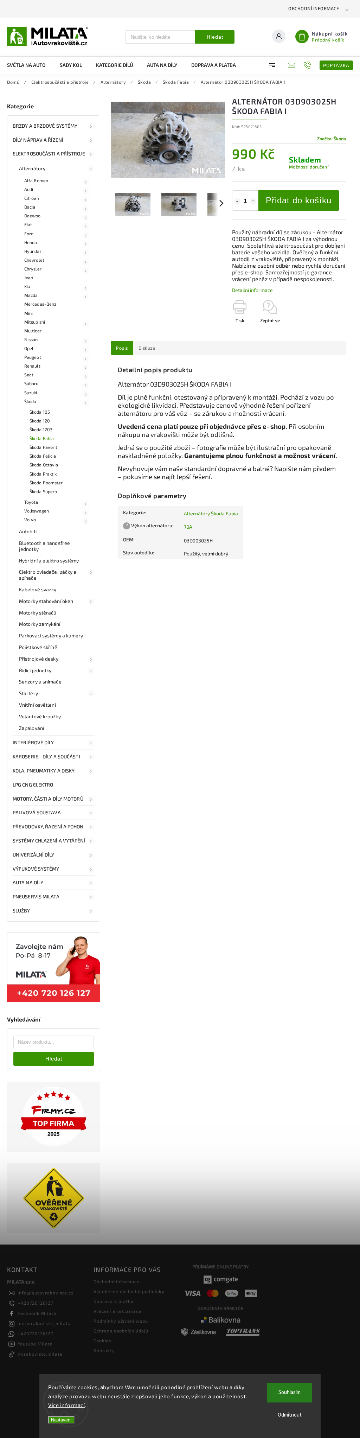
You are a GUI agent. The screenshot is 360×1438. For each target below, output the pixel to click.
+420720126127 (35, 1303)
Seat (28, 374)
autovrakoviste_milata (44, 1323)
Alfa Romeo (36, 180)
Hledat (215, 37)
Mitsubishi (34, 322)
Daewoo (32, 215)
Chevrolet (34, 260)
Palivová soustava (37, 812)
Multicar (32, 330)
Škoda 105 (40, 412)
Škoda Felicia (43, 456)
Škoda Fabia (42, 438)
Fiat (28, 224)
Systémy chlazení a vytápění (49, 841)
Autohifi (28, 531)
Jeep (28, 277)
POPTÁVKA (336, 65)
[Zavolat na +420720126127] (308, 65)
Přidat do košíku (299, 200)
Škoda (30, 401)
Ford (28, 233)
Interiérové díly (33, 742)
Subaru (31, 383)
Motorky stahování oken (46, 601)
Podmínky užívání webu (121, 1321)
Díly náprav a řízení (38, 140)
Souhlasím (289, 1392)
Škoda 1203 (41, 429)
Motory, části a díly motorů (48, 799)
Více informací (66, 1405)
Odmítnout (290, 1415)
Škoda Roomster (46, 482)
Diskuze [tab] (147, 348)
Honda (30, 242)
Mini (28, 313)
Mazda (31, 295)
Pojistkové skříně (38, 647)
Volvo (30, 519)
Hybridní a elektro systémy (49, 561)
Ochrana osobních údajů (121, 1331)
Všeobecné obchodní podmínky (129, 1291)
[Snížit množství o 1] (237, 201)
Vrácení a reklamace (117, 1311)
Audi (28, 189)
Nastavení (61, 1420)
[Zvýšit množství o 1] (253, 201)
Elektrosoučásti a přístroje (49, 154)
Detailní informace (252, 290)
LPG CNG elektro (33, 785)
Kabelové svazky (38, 589)
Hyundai (32, 251)
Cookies (102, 1340)
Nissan (31, 339)
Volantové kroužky (40, 716)
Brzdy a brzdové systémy (45, 126)
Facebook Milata (37, 1313)
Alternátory (32, 168)
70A (188, 527)
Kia (27, 286)
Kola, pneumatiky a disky (44, 771)
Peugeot (32, 357)
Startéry (28, 693)
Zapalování (31, 728)
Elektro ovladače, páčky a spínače (48, 575)
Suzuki (30, 392)
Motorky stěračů (38, 613)
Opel (28, 348)
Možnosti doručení (309, 167)
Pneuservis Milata (36, 896)
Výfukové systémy (36, 869)
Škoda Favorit (43, 447)
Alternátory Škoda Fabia (211, 513)
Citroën (31, 198)
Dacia (30, 207)
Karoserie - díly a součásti (46, 756)
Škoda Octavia (44, 464)
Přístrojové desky (38, 659)
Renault (32, 366)
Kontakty (104, 1350)
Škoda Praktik (43, 474)
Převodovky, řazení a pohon (48, 826)
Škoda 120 (40, 421)
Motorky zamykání (39, 624)
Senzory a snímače (40, 682)
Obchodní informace (313, 8)
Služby (21, 911)
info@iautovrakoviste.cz (45, 1293)
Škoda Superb (43, 491)
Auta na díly (28, 882)
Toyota (31, 502)
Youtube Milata (35, 1344)
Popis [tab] (122, 348)
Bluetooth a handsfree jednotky (44, 546)
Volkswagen (36, 511)
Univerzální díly (33, 855)
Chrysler (32, 269)
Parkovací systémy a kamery (51, 635)
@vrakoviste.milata (40, 1354)
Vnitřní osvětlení (37, 705)
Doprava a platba (114, 1301)
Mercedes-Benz (40, 304)
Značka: (331, 138)
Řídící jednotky (35, 670)
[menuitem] (30, 65)
